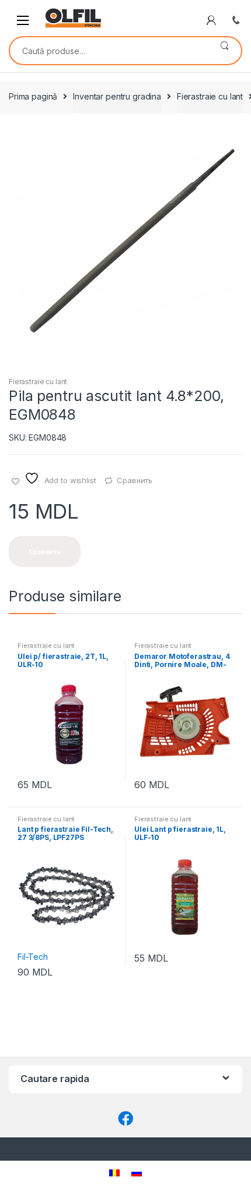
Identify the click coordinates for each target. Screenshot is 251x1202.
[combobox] (109, 50)
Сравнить (134, 480)
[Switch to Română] (114, 1172)
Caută (224, 50)
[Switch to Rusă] (137, 1172)
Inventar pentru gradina (117, 96)
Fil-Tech (33, 957)
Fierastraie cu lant (210, 96)
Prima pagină (33, 96)
